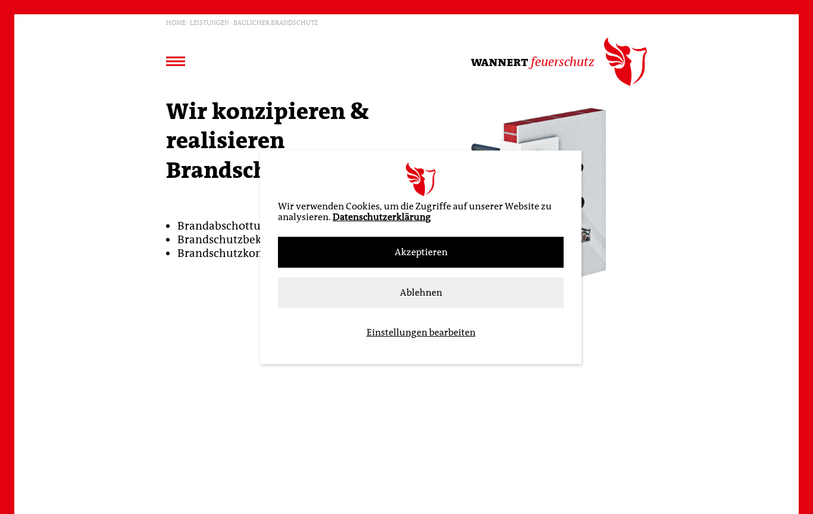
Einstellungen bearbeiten (421, 333)
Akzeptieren (421, 252)
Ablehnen (421, 293)
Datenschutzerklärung (382, 217)
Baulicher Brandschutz (275, 22)
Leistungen (209, 22)
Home (176, 22)
